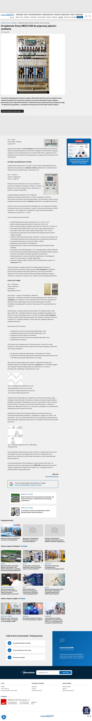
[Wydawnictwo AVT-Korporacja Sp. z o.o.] (3, 702)
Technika (60, 17)
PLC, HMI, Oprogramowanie (35, 14)
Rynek (17, 17)
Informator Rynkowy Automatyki (9, 690)
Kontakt (3, 686)
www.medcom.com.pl (51, 476)
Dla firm (80, 17)
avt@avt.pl (34, 702)
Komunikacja (57, 14)
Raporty (49, 17)
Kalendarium (74, 17)
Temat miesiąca (41, 17)
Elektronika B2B (66, 686)
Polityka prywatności (37, 690)
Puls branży (67, 17)
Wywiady (54, 17)
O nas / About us (5, 688)
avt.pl (32, 703)
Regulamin (34, 686)
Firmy (21, 17)
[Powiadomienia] (4, 717)
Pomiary (72, 14)
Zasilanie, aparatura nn (47, 14)
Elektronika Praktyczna (68, 690)
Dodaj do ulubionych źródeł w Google (11, 111)
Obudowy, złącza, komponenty (82, 14)
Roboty (25, 14)
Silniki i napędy (19, 14)
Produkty (26, 17)
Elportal (64, 688)
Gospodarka (33, 17)
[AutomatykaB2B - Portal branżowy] (7, 15)
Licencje (34, 688)
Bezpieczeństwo (65, 14)
